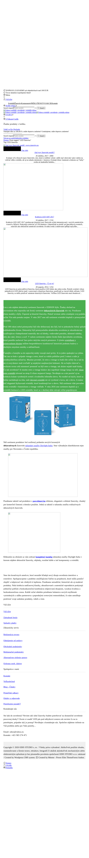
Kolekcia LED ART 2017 (44, 217)
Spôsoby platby (9, 623)
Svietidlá (11, 103)
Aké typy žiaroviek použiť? (44, 152)
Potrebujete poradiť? (12, 704)
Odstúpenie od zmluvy (12, 640)
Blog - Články (9, 687)
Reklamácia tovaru (11, 634)
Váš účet (7, 611)
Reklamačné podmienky (13, 652)
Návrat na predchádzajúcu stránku (15, 138)
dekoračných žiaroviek (54, 310)
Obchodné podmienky (12, 646)
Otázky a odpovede (11, 698)
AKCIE (49, 103)
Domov (6, 140)
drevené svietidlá (37, 380)
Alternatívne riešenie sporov (15, 657)
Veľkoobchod (9, 681)
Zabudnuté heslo (10, 617)
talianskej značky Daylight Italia (38, 445)
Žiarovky (17, 103)
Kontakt (55, 103)
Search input (8, 108)
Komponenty (26, 103)
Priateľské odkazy (11, 693)
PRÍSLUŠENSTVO (38, 103)
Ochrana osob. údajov (12, 663)
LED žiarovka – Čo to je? (44, 283)
